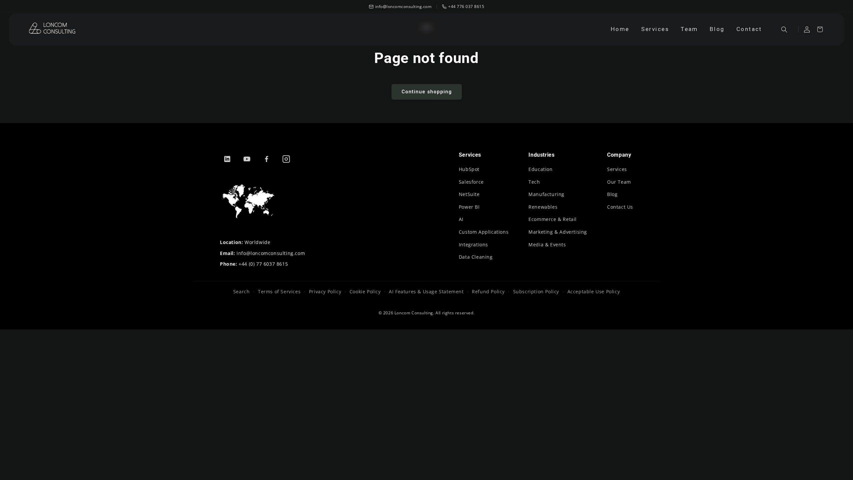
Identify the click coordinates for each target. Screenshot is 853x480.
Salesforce (471, 182)
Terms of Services (279, 291)
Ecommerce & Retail (552, 219)
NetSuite (469, 194)
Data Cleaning (476, 257)
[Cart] (819, 29)
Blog (717, 29)
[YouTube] (247, 159)
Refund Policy (488, 291)
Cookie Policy (365, 291)
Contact (749, 29)
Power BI (469, 207)
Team (689, 29)
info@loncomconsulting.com (271, 253)
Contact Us (620, 207)
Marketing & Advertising (557, 232)
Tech (534, 182)
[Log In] (806, 29)
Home (620, 29)
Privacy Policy (325, 291)
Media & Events (547, 244)
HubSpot (469, 169)
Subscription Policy (536, 291)
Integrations (473, 244)
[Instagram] (286, 159)
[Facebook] (266, 159)
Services (655, 29)
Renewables (542, 207)
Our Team (619, 182)
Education (540, 169)
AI (461, 219)
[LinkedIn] (227, 159)
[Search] (784, 29)
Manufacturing (546, 194)
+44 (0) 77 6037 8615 (263, 264)
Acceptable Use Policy (593, 291)
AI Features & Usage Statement (426, 291)
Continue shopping (427, 92)
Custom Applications (483, 232)
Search (241, 291)
